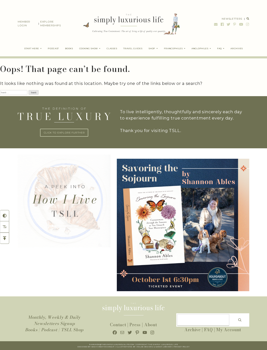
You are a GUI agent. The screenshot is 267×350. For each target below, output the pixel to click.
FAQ (208, 329)
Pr (175, 347)
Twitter (229, 24)
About (150, 324)
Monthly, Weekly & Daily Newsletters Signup (54, 320)
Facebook (222, 24)
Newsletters (232, 18)
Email (216, 24)
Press (135, 324)
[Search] (239, 320)
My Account (228, 329)
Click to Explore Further (64, 132)
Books (31, 329)
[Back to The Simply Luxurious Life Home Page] (128, 23)
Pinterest (234, 24)
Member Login (24, 23)
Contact (118, 324)
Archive (192, 329)
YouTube (241, 24)
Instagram (247, 24)
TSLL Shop (72, 329)
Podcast (49, 329)
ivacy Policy (182, 347)
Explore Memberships (50, 23)
